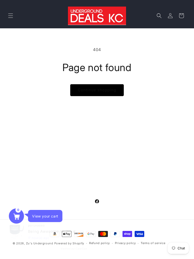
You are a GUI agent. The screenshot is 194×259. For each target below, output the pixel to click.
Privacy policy (125, 243)
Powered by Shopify (69, 243)
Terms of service (153, 243)
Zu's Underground (39, 243)
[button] (10, 15)
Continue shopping (97, 90)
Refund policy (99, 243)
